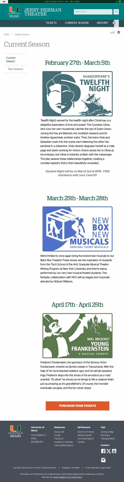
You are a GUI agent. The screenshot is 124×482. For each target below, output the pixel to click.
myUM (57, 435)
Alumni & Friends (86, 432)
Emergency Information (71, 468)
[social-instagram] (103, 460)
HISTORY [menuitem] (102, 23)
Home (7, 34)
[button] (117, 473)
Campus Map (107, 432)
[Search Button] (116, 11)
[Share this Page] (118, 32)
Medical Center (85, 435)
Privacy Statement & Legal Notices (98, 468)
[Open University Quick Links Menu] (120, 1)
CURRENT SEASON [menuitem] (76, 23)
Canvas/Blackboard (63, 445)
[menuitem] (116, 23)
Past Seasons (15, 69)
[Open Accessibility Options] (4, 1)
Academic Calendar (63, 442)
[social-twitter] (108, 450)
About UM (59, 432)
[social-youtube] (114, 451)
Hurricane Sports (86, 439)
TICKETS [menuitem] (51, 23)
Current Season (21, 35)
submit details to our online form (67, 477)
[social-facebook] (103, 451)
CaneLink (58, 439)
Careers (81, 442)
